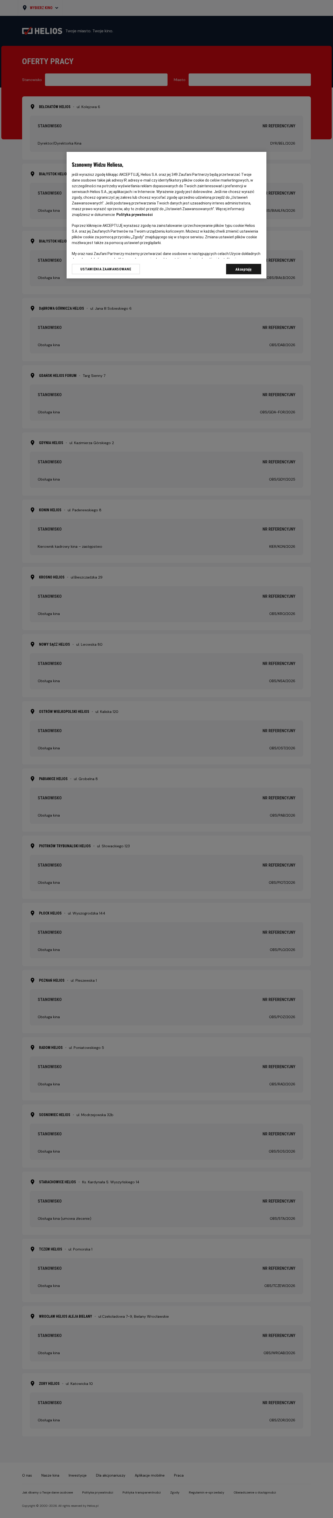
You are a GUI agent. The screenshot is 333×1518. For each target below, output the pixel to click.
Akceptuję (243, 269)
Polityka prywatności (134, 215)
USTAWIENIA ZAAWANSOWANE (105, 269)
